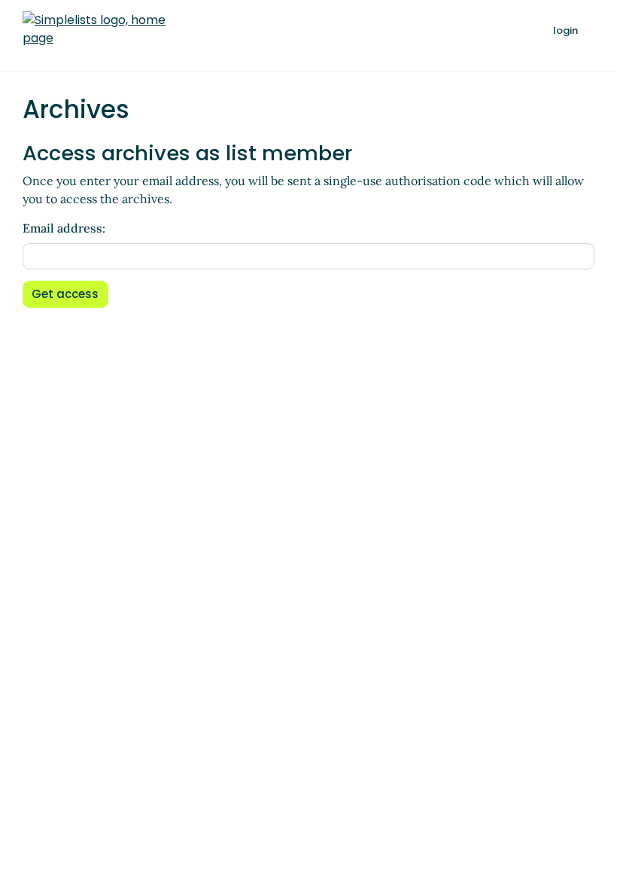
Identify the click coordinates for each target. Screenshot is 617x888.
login (565, 30)
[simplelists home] (94, 29)
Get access (65, 294)
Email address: (64, 228)
